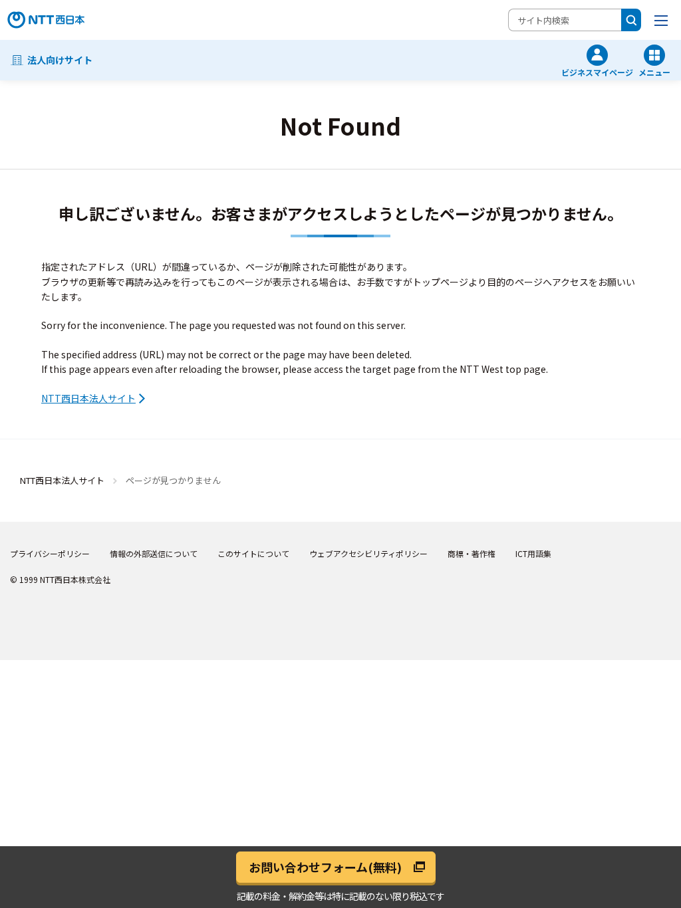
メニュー (654, 71)
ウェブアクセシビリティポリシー (368, 553)
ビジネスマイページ (597, 71)
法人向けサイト (59, 59)
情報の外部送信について (154, 553)
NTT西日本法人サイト (88, 398)
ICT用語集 (533, 553)
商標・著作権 (471, 553)
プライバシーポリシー (50, 553)
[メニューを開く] (661, 20)
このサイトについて (253, 553)
